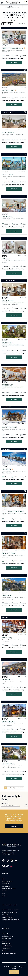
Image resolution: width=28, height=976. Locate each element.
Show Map (14, 972)
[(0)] (25, 2)
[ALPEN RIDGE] (14, 458)
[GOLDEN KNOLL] (14, 331)
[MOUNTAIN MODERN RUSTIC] (14, 37)
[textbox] (10, 805)
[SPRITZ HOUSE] (14, 668)
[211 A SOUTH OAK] (14, 753)
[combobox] (10, 805)
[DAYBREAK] (14, 247)
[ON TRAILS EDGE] (14, 289)
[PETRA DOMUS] (14, 163)
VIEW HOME (14, 62)
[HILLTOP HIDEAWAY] (14, 542)
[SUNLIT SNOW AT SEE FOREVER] (14, 500)
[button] (4, 36)
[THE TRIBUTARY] (14, 205)
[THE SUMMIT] (14, 584)
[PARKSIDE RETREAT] (14, 710)
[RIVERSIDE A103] (14, 374)
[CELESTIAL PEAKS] (14, 79)
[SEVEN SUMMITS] (14, 121)
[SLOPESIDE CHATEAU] (14, 416)
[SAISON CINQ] (14, 626)
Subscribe (14, 826)
